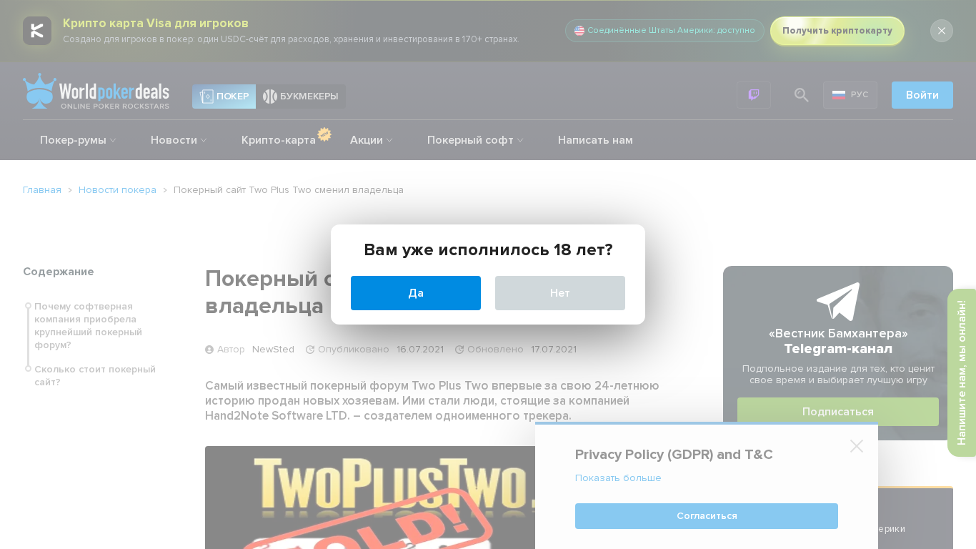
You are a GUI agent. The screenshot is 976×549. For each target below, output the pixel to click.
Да (416, 293)
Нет (560, 293)
